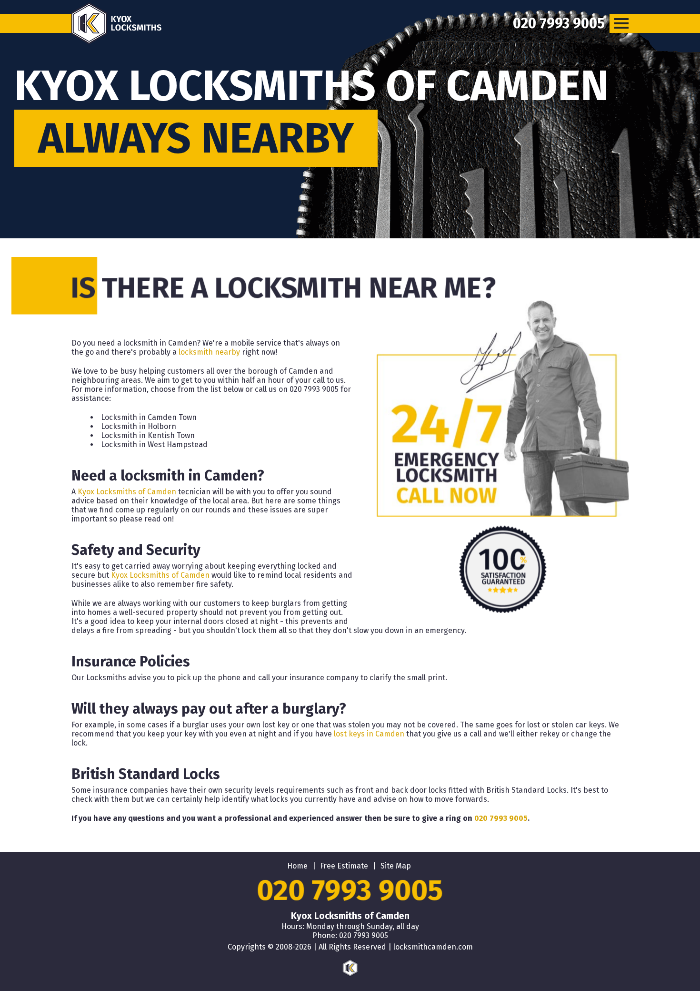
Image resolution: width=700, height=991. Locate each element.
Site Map (395, 865)
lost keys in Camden (369, 733)
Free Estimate (344, 865)
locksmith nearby (209, 352)
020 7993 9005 (501, 818)
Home (297, 865)
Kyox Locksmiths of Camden (127, 491)
